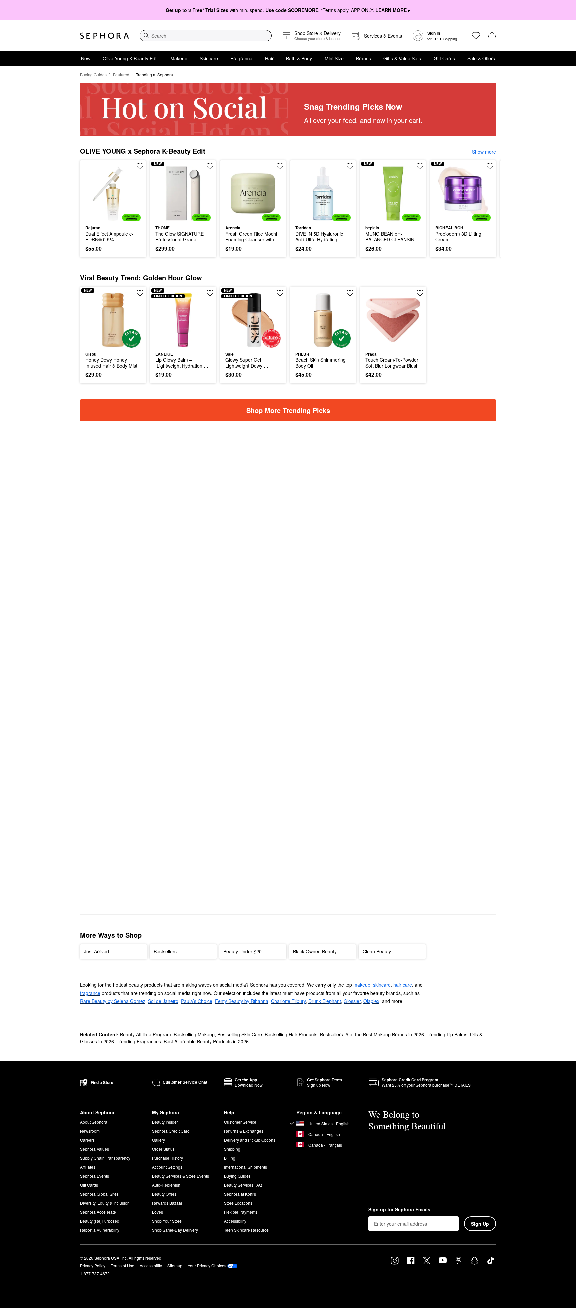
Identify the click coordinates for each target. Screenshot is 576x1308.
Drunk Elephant (324, 1001)
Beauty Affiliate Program (145, 1034)
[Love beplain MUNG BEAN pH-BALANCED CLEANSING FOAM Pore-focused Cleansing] (420, 166)
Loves (157, 1212)
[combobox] (206, 35)
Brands (363, 58)
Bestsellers (331, 1034)
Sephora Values (94, 1149)
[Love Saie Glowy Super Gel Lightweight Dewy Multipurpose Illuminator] (280, 293)
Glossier (352, 1001)
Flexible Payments (240, 1212)
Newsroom (90, 1131)
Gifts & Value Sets (402, 58)
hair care (402, 984)
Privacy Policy (92, 1265)
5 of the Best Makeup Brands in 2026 (385, 1034)
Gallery (158, 1140)
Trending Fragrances (139, 1041)
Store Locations (238, 1203)
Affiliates (87, 1167)
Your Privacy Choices (207, 1265)
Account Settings (167, 1167)
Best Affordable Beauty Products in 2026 (206, 1041)
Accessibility (235, 1221)
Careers (87, 1140)
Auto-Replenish (166, 1185)
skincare (382, 984)
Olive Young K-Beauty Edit (130, 58)
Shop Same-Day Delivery (175, 1230)
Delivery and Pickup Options (249, 1140)
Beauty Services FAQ (243, 1185)
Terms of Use (122, 1265)
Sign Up (480, 1223)
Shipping (232, 1149)
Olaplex (371, 1001)
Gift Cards (444, 58)
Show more (484, 151)
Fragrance (241, 58)
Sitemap (174, 1265)
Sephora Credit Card (171, 1131)
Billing (229, 1158)
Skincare (209, 58)
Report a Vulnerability (99, 1230)
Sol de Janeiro (163, 1001)
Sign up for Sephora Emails (399, 1210)
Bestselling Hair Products (291, 1034)
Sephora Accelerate (98, 1212)
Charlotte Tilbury (288, 1001)
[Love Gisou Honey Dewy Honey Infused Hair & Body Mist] (140, 293)
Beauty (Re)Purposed (99, 1221)
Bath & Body (299, 58)
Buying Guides (93, 74)
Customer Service (240, 1122)
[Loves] (476, 35)
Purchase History (167, 1158)
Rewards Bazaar (167, 1203)
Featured (121, 74)
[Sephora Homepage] (104, 35)
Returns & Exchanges (243, 1131)
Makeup (178, 58)
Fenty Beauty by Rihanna (241, 1001)
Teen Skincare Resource (246, 1230)
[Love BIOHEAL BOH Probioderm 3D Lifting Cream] (490, 166)
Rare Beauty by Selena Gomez (112, 1001)
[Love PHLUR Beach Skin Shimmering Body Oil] (350, 293)
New (85, 58)
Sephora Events (94, 1176)
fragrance (90, 993)
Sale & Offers (481, 58)
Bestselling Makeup (194, 1034)
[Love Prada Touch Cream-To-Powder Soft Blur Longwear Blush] (420, 293)
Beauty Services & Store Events (180, 1176)
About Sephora (93, 1122)
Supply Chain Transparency (105, 1158)
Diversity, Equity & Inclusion (105, 1203)
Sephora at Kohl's (240, 1194)
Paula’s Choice (196, 1001)
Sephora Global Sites (99, 1194)
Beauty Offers (164, 1194)
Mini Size (334, 58)
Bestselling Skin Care (239, 1034)
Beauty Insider (165, 1122)
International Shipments (245, 1167)
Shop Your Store (167, 1221)
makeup (361, 984)
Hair (269, 58)
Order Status (163, 1149)
